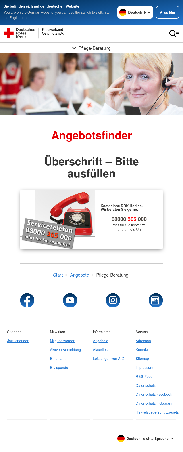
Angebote (100, 340)
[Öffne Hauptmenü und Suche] (174, 33)
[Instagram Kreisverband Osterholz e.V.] (113, 300)
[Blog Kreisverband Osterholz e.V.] (156, 300)
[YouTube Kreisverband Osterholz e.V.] (70, 300)
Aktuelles (100, 349)
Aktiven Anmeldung (65, 349)
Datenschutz (146, 385)
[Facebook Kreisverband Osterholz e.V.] (27, 300)
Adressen (143, 340)
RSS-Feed (144, 376)
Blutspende (59, 367)
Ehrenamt (57, 358)
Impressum (144, 367)
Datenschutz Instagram (154, 403)
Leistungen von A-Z (108, 358)
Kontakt (142, 349)
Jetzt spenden (18, 340)
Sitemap (142, 358)
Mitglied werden (62, 340)
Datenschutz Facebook (154, 394)
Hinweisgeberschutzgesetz (156, 412)
